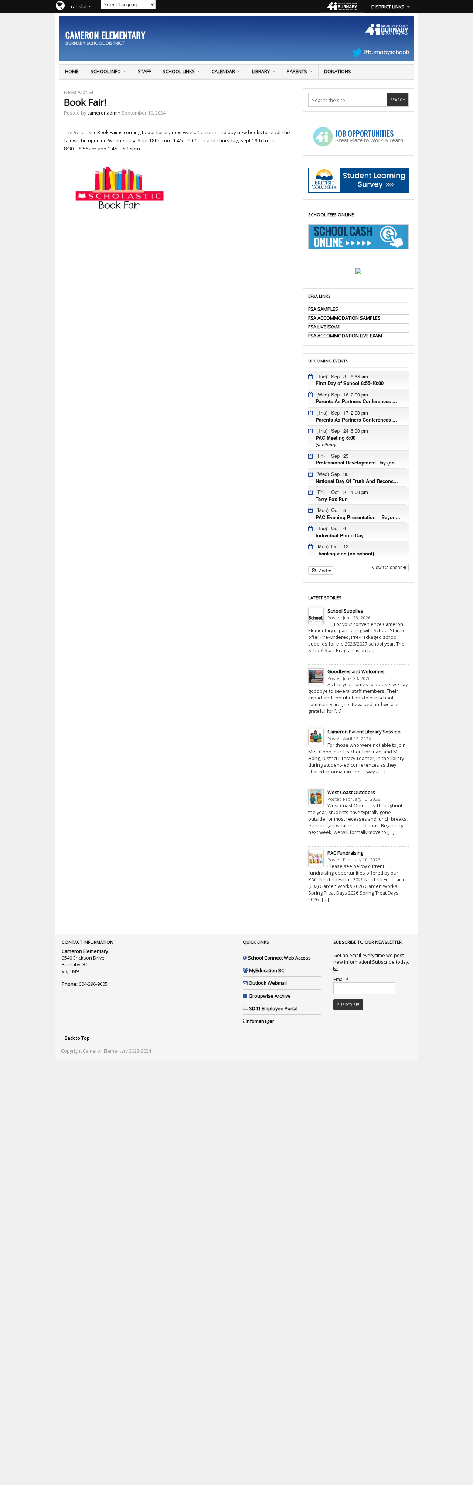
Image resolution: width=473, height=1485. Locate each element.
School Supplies (345, 610)
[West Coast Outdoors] (316, 797)
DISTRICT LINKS (387, 6)
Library (261, 71)
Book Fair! (85, 102)
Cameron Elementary (105, 34)
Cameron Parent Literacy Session (364, 731)
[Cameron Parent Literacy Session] (316, 737)
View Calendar (387, 567)
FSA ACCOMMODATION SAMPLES (344, 317)
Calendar (223, 71)
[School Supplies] (316, 616)
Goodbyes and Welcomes (356, 671)
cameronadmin (103, 112)
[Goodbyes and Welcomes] (316, 676)
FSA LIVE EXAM (324, 326)
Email (340, 979)
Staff (144, 71)
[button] (321, 570)
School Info (106, 71)
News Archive (79, 92)
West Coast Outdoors (351, 792)
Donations (337, 71)
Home (72, 71)
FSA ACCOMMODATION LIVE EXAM (345, 335)
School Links (179, 71)
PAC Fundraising (345, 852)
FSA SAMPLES (323, 309)
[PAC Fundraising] (316, 858)
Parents (297, 71)
